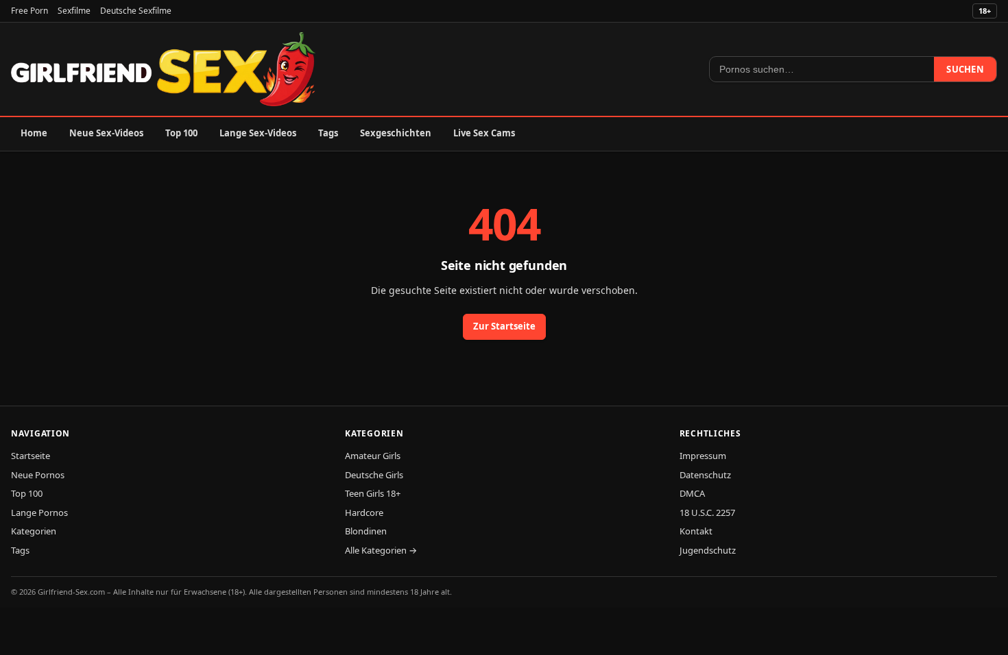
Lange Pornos (39, 512)
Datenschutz (705, 475)
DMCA (692, 493)
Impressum (703, 455)
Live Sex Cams (484, 133)
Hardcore (364, 512)
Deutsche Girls (374, 475)
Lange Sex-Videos (257, 133)
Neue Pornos (37, 475)
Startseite (30, 455)
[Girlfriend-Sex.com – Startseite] (163, 69)
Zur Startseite (504, 326)
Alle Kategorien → (381, 550)
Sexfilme (74, 10)
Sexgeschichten (395, 133)
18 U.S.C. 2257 (707, 512)
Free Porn (29, 10)
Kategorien (33, 531)
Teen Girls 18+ (372, 493)
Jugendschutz (708, 550)
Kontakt (696, 531)
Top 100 (181, 133)
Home (34, 133)
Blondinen (366, 531)
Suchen (965, 69)
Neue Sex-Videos (106, 133)
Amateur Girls (372, 455)
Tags (328, 133)
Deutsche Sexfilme (135, 10)
